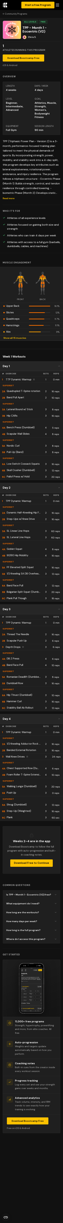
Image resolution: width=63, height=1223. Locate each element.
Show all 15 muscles (14, 337)
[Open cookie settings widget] (6, 1217)
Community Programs (16, 13)
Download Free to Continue (31, 863)
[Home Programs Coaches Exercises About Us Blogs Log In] (57, 5)
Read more (8, 198)
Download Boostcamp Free (23, 58)
